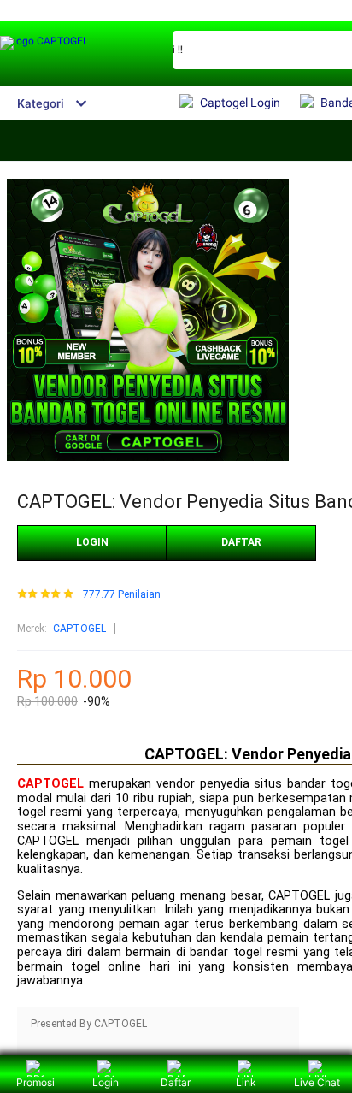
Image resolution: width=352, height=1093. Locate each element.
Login (105, 1082)
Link (246, 1082)
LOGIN (92, 542)
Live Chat (317, 1082)
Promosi (35, 1082)
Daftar (176, 1082)
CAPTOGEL (79, 629)
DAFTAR (241, 542)
